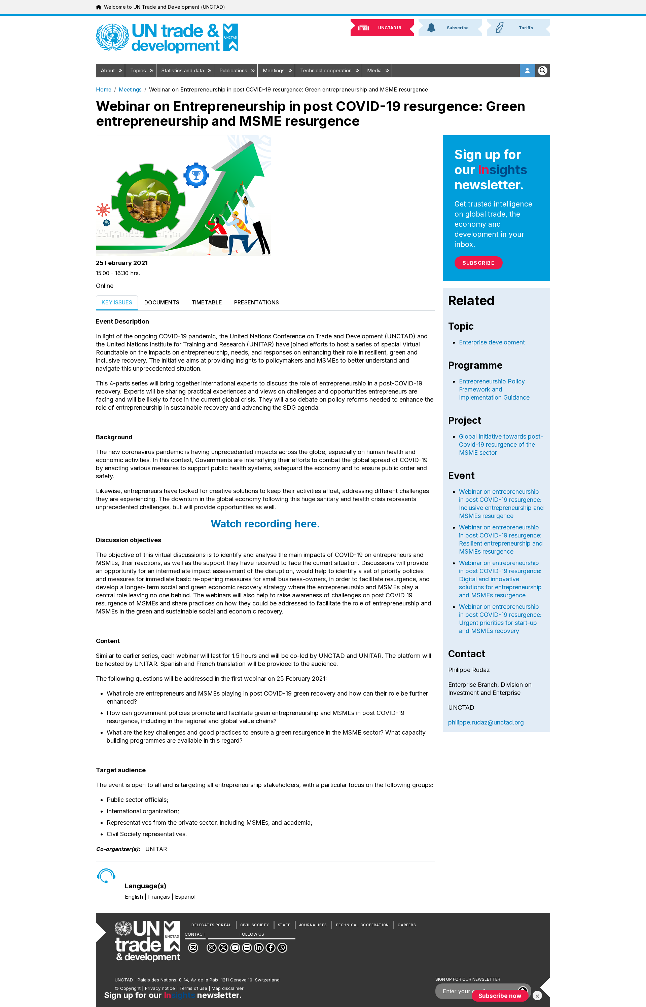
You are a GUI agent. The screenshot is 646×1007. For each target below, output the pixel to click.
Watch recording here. (265, 524)
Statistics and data (183, 70)
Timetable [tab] (206, 302)
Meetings (274, 70)
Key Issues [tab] (117, 302)
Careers (407, 925)
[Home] (167, 38)
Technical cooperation (326, 70)
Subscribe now (500, 995)
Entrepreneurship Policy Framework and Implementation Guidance (494, 389)
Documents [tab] (161, 302)
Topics (138, 70)
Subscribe (479, 263)
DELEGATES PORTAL (211, 925)
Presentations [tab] (256, 302)
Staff (284, 925)
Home (103, 89)
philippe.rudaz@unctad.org (486, 722)
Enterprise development (492, 342)
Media (375, 70)
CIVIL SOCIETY (254, 925)
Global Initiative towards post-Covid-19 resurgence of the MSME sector (501, 444)
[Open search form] (542, 70)
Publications (234, 70)
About (108, 70)
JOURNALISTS (313, 925)
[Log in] (527, 70)
